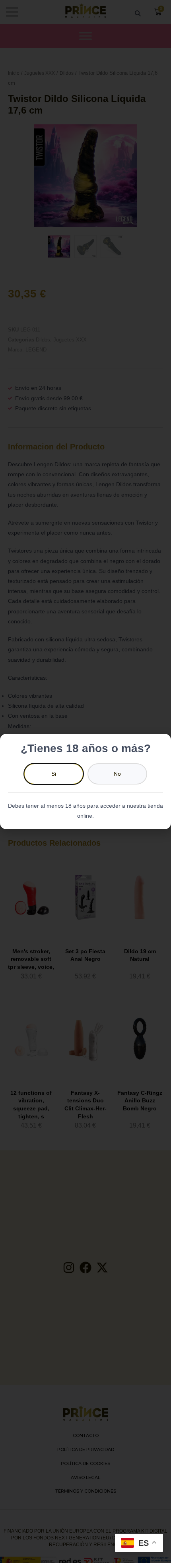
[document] (85, 781)
